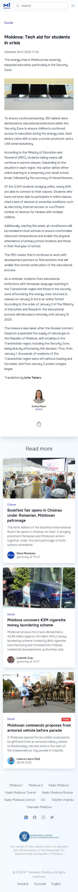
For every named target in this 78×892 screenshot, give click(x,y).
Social (8, 23)
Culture (11, 504)
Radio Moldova (59, 785)
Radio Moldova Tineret (20, 792)
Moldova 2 (36, 785)
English (56, 884)
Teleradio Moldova (39, 807)
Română (22, 884)
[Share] (39, 423)
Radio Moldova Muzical (57, 792)
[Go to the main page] (7, 5)
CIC (43, 800)
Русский (40, 884)
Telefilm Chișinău (62, 800)
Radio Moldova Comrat (19, 800)
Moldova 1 (16, 785)
